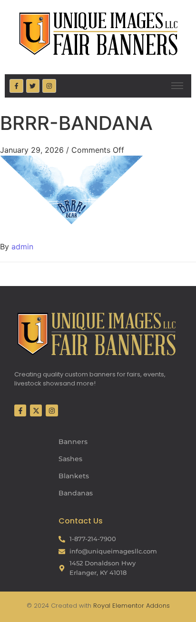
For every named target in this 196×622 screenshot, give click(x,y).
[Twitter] (33, 86)
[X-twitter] (36, 410)
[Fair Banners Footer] (96, 333)
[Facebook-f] (16, 86)
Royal (101, 605)
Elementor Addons (140, 605)
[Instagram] (49, 86)
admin (22, 246)
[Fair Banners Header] (98, 33)
